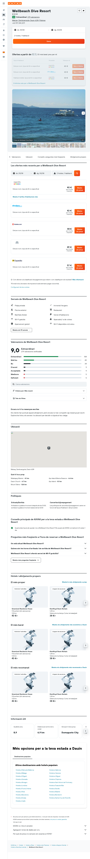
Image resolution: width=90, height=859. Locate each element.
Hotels (21, 845)
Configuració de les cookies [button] (20, 287)
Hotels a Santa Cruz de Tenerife (59, 798)
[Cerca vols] (4, 10)
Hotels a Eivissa (21, 798)
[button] (3, 3)
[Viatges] (4, 46)
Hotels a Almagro (21, 782)
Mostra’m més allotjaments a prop (74, 582)
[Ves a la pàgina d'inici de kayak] (15, 3)
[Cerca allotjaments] (4, 15)
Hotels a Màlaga (21, 773)
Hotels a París (20, 792)
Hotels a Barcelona (22, 795)
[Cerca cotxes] (4, 19)
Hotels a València (55, 770)
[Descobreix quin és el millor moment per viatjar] (4, 39)
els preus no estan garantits (58, 819)
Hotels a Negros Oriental (59, 845)
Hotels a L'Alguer (54, 776)
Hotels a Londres (21, 785)
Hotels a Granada (21, 779)
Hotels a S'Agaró (21, 776)
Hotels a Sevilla (54, 789)
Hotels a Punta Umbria (23, 789)
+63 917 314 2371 (18, 23)
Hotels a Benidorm (55, 795)
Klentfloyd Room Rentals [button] (58, 609)
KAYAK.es (13, 845)
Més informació (78, 280)
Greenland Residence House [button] (22, 609)
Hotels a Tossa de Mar (56, 785)
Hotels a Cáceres (55, 773)
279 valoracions (34, 17)
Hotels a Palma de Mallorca (25, 770)
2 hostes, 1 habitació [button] (21, 35)
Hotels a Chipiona (55, 779)
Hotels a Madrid (54, 792)
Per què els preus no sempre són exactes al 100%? (32, 834)
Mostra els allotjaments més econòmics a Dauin (69, 625)
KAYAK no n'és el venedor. (23, 826)
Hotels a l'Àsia (30, 845)
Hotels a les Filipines (43, 845)
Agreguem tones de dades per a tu (26, 830)
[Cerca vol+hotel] (4, 24)
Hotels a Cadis (20, 801)
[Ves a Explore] (4, 30)
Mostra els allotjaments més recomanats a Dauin (69, 667)
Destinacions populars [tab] (22, 756)
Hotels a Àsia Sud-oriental (18, 847)
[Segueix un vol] (4, 35)
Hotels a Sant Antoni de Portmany (60, 782)
